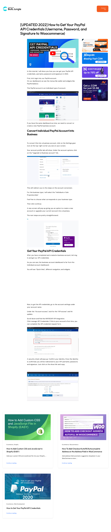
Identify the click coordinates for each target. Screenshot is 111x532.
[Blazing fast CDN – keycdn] (95, 53)
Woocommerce (74, 444)
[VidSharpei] (95, 40)
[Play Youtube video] (53, 53)
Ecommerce (10, 444)
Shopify (16, 444)
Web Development (19, 504)
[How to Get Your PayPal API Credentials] (28, 475)
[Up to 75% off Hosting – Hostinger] (95, 67)
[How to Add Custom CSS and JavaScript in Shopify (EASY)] (28, 416)
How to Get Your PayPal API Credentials (23, 508)
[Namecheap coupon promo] (95, 80)
